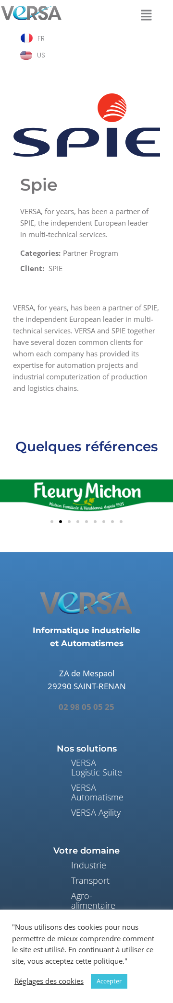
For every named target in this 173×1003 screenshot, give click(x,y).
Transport (90, 880)
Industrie (88, 865)
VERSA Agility (96, 812)
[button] (146, 14)
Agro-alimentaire (93, 900)
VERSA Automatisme (97, 792)
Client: (32, 268)
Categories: (40, 253)
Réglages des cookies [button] (49, 981)
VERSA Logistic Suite (96, 767)
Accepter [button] (109, 981)
